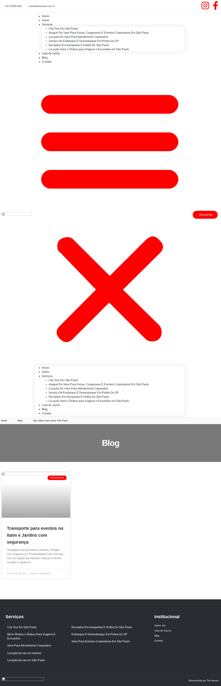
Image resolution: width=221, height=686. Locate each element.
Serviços (47, 24)
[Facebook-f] (215, 5)
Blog (44, 409)
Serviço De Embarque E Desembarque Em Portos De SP (84, 41)
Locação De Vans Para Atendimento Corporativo (78, 36)
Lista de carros (51, 53)
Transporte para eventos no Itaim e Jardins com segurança (35, 535)
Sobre (45, 371)
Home (45, 367)
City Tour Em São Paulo (63, 28)
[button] (110, 215)
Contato (46, 61)
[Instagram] (205, 5)
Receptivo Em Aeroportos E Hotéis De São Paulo (79, 45)
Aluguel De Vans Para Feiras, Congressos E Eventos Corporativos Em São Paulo (99, 32)
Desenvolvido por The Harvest (204, 680)
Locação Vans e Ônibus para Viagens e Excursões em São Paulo (89, 49)
